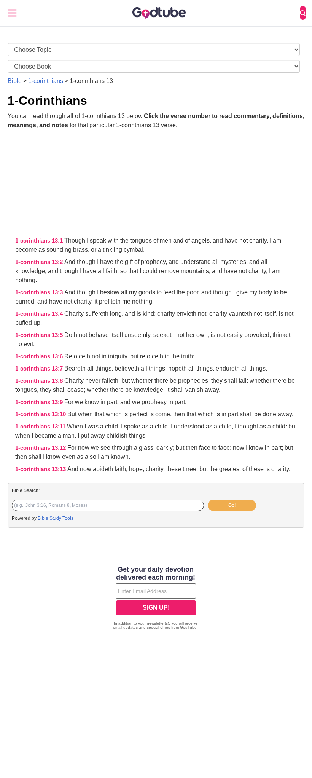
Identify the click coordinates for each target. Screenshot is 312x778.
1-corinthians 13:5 (39, 335)
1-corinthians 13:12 (41, 448)
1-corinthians (45, 81)
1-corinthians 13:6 (39, 356)
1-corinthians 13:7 (39, 369)
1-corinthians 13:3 (39, 292)
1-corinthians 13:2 (39, 262)
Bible (15, 81)
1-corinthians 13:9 (39, 402)
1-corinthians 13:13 (41, 469)
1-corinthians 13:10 (41, 414)
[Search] (303, 13)
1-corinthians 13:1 (39, 241)
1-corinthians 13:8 (39, 381)
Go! (232, 505)
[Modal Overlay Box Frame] (156, 599)
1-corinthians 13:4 (39, 314)
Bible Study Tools (55, 518)
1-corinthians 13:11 (41, 426)
